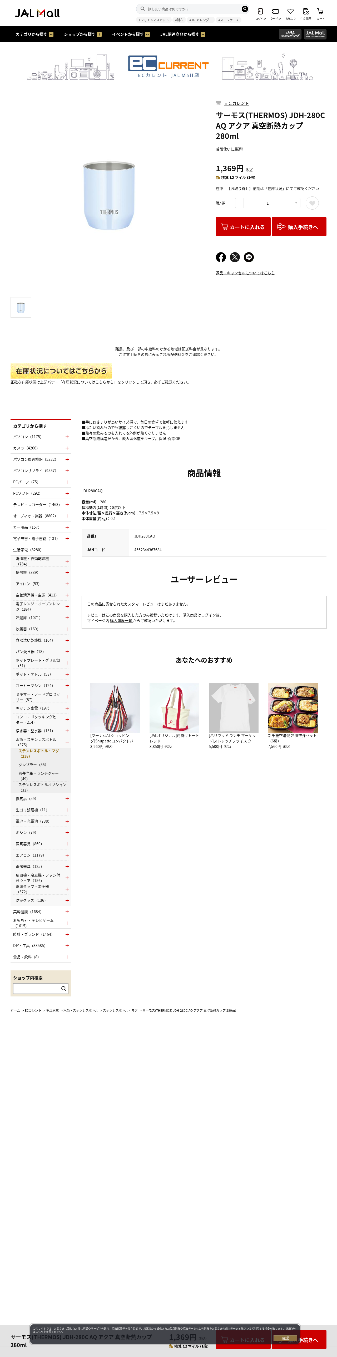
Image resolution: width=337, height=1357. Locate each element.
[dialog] (165, 1334)
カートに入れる (247, 226)
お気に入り (312, 203)
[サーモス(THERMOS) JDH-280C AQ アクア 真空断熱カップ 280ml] (109, 193)
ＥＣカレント (236, 103)
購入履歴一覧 (121, 620)
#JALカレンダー (200, 20)
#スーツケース (228, 20)
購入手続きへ (303, 226)
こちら (39, 1331)
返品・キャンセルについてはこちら (245, 272)
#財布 (179, 20)
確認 (285, 1338)
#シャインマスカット (154, 20)
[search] (245, 9)
